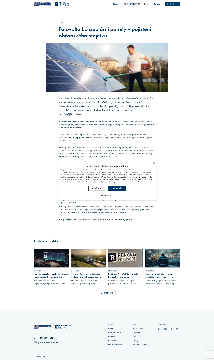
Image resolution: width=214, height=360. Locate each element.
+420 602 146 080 (46, 338)
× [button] (154, 163)
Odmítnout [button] (97, 188)
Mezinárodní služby (140, 344)
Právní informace (115, 344)
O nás (146, 4)
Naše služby (138, 329)
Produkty (136, 333)
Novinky (111, 337)
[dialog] (107, 180)
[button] (107, 195)
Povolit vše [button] (117, 188)
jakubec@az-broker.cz (48, 342)
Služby (116, 4)
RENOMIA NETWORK (132, 4)
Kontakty (157, 4)
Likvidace (136, 337)
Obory (135, 341)
